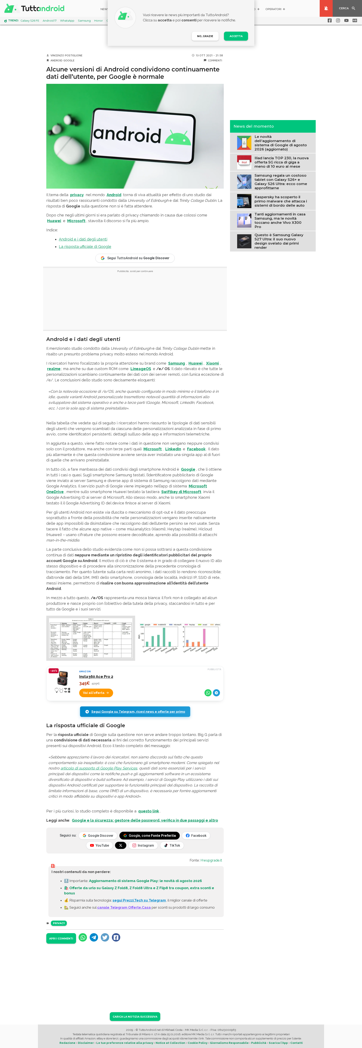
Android (56, 60)
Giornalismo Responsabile (229, 1042)
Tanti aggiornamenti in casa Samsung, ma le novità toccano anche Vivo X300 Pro (280, 220)
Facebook (196, 449)
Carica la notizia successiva (135, 1016)
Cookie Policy (197, 1042)
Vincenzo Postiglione (66, 55)
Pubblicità (258, 1042)
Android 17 (50, 20)
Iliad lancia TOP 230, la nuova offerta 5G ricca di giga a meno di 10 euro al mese (282, 162)
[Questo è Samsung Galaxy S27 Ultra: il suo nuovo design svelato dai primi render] (244, 241)
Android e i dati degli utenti (83, 239)
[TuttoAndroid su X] (120, 845)
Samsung (84, 20)
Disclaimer (86, 1042)
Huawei (54, 221)
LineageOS (141, 369)
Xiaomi (212, 363)
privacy (77, 195)
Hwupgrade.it (211, 860)
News (105, 9)
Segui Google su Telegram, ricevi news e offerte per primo (138, 712)
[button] (275, 9)
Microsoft (76, 221)
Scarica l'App (278, 1042)
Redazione (67, 1042)
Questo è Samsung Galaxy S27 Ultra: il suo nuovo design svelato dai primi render (279, 241)
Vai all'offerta (94, 693)
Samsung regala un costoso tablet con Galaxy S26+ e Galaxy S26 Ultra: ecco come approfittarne (281, 181)
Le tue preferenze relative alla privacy (124, 1042)
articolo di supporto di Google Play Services (99, 768)
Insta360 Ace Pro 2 (96, 676)
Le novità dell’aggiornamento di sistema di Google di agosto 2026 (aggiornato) (281, 142)
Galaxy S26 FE (30, 20)
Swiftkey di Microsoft (181, 492)
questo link (148, 811)
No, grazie (205, 36)
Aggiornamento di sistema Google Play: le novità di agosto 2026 (145, 881)
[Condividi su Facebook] (116, 937)
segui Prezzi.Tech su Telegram (139, 900)
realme (54, 369)
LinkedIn (173, 449)
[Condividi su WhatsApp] (208, 692)
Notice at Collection (170, 1042)
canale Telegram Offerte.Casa (124, 907)
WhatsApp (67, 20)
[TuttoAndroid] (35, 8)
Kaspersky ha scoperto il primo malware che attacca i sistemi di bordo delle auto (281, 201)
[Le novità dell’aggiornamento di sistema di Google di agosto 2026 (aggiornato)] (244, 142)
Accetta (236, 36)
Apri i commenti (61, 938)
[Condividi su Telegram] (216, 692)
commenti (215, 60)
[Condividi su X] (105, 937)
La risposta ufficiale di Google (85, 246)
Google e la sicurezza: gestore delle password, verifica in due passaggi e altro (145, 820)
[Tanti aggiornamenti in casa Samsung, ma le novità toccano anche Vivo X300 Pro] (244, 220)
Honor (98, 20)
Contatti (296, 1042)
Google (69, 60)
